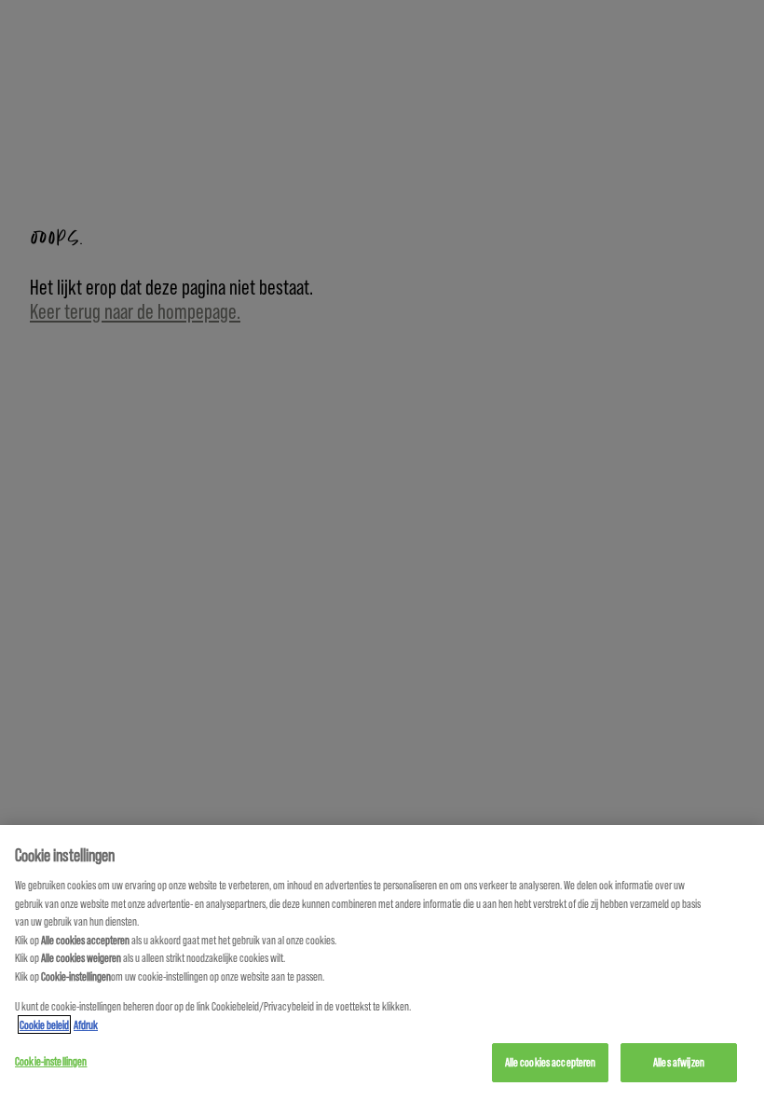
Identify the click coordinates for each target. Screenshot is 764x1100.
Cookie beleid (44, 1024)
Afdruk (86, 1024)
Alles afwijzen (678, 1061)
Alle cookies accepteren (550, 1061)
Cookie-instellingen (51, 1060)
